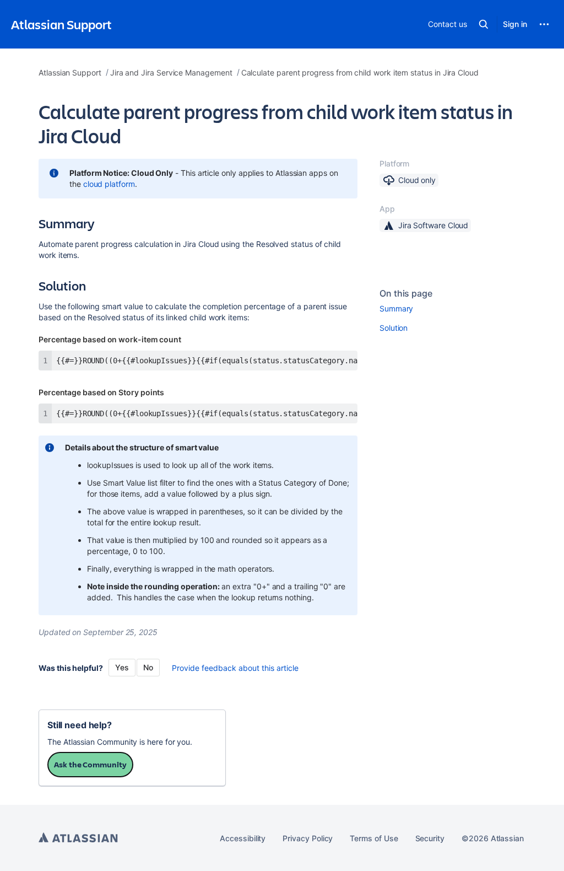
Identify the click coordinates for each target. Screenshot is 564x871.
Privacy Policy (308, 838)
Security (429, 838)
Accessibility (242, 838)
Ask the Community (90, 764)
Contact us (447, 24)
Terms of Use (374, 838)
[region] (198, 360)
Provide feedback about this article (235, 668)
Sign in (515, 24)
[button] (483, 24)
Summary (396, 308)
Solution (393, 327)
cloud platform (109, 184)
